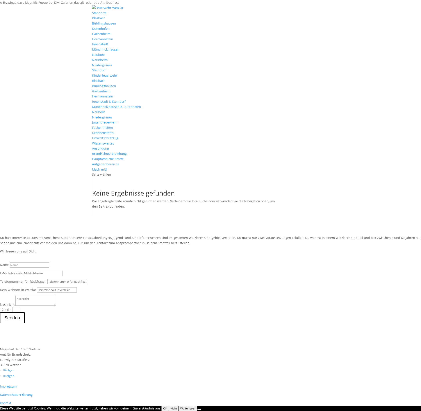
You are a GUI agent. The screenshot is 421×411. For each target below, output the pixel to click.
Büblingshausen (104, 23)
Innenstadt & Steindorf (109, 101)
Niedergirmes (102, 65)
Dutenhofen (101, 28)
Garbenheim (101, 34)
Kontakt (5, 403)
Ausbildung (100, 148)
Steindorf (99, 70)
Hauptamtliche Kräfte (108, 159)
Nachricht (7, 304)
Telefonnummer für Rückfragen (23, 281)
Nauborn (98, 55)
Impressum (8, 386)
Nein (174, 408)
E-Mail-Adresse (11, 273)
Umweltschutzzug (105, 138)
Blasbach (98, 18)
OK (165, 408)
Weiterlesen (188, 408)
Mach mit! (99, 169)
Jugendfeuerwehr (105, 122)
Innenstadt (100, 44)
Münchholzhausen (106, 49)
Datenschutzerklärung (16, 395)
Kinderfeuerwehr (104, 75)
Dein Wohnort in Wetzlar (18, 290)
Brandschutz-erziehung (109, 154)
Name (4, 265)
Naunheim (100, 60)
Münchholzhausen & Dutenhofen (116, 107)
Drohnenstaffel (103, 133)
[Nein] (199, 409)
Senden (12, 318)
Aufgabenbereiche (105, 164)
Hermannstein (102, 39)
